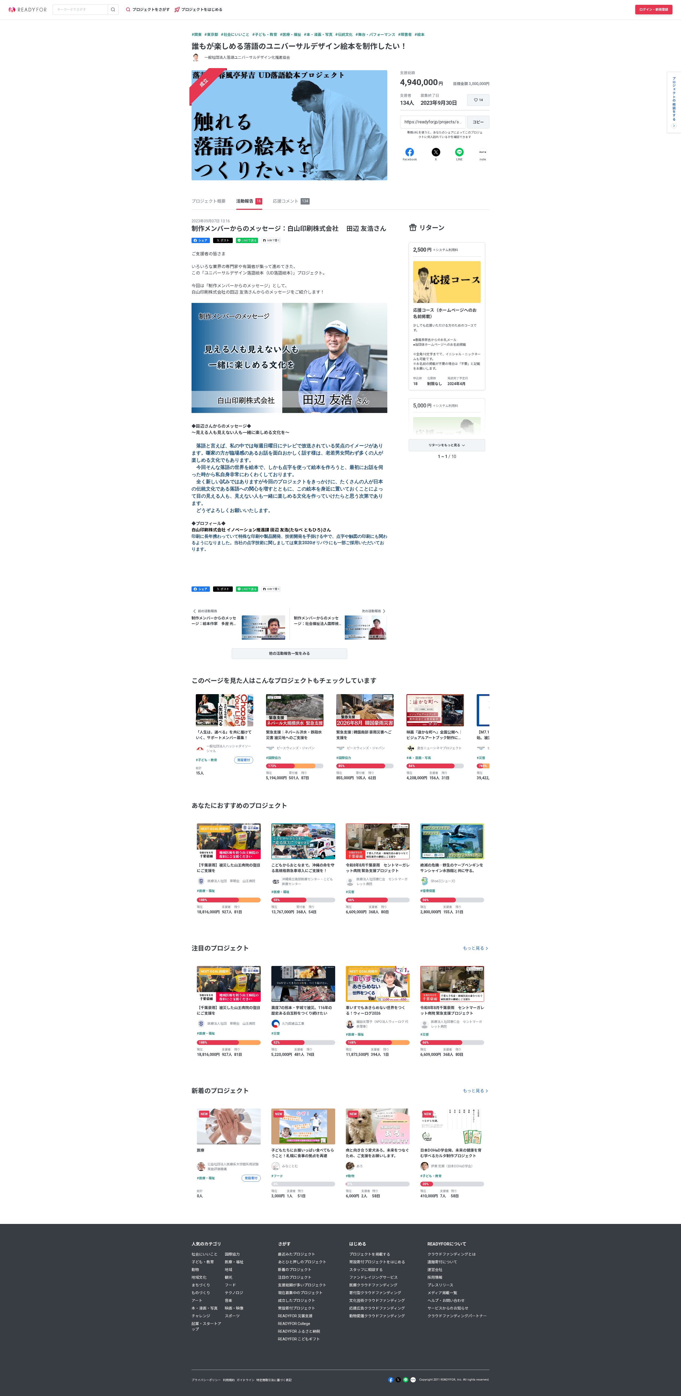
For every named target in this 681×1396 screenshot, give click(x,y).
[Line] (459, 152)
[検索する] (113, 9)
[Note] (483, 152)
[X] (436, 152)
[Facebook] (409, 152)
